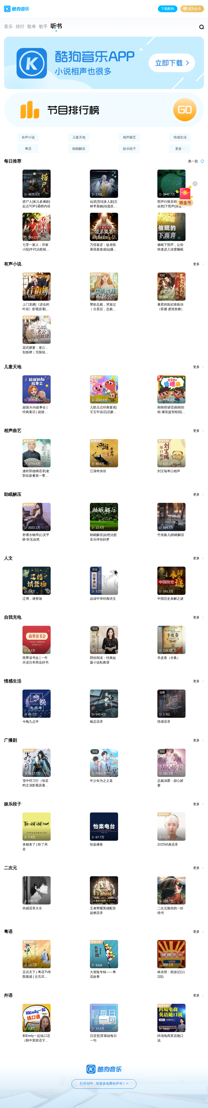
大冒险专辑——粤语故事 (103, 974)
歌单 (31, 26)
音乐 (8, 26)
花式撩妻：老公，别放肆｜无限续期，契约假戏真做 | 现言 (36, 350)
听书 (56, 26)
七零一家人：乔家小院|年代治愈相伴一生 (35, 247)
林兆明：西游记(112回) (171, 974)
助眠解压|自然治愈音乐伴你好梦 (103, 537)
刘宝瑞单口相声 (168, 471)
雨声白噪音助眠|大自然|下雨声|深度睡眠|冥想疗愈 (171, 204)
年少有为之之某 (101, 781)
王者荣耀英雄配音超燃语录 (103, 910)
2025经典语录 (167, 844)
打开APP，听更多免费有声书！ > (104, 1083)
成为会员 (194, 9)
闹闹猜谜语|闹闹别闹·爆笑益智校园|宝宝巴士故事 (171, 409)
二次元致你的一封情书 (170, 910)
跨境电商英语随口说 (170, 1038)
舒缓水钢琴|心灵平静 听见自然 (35, 537)
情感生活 (180, 137)
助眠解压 (78, 149)
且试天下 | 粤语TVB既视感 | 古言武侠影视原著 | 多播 (36, 974)
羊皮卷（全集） (168, 658)
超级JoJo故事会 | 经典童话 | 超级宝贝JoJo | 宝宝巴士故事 (35, 409)
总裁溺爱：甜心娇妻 (170, 783)
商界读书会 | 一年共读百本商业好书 (35, 660)
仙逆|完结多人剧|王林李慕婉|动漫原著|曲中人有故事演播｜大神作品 (104, 204)
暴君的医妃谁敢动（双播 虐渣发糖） (170, 307)
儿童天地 (78, 137)
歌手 (43, 26)
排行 (20, 26)
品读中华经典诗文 (103, 599)
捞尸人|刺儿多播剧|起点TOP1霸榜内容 (36, 204)
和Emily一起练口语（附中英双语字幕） (36, 1038)
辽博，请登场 (32, 599)
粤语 (28, 149)
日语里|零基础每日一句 (103, 1038)
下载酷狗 (167, 9)
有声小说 (28, 137)
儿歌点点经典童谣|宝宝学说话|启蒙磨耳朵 (103, 409)
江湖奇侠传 (98, 471)
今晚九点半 (30, 721)
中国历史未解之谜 (170, 599)
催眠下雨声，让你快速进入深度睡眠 (170, 247)
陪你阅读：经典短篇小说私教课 (103, 660)
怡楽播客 (96, 844)
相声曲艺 (129, 137)
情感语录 (163, 721)
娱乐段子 (129, 149)
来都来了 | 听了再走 (35, 847)
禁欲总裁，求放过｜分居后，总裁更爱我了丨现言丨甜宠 (103, 307)
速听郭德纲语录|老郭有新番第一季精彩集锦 (35, 473)
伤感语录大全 (32, 908)
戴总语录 (96, 721)
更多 (196, 264)
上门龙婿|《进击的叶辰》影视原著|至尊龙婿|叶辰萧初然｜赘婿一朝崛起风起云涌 (35, 307)
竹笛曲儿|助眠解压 (170, 535)
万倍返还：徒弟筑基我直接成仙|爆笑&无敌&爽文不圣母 (103, 247)
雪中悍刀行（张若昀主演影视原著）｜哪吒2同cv (35, 783)
